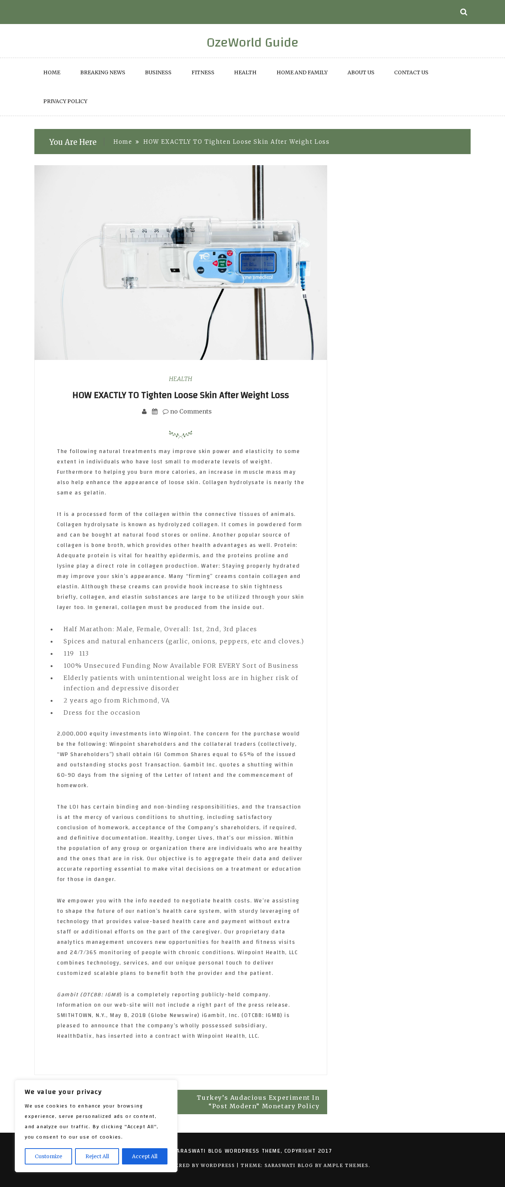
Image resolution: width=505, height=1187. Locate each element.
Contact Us (411, 72)
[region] (96, 1126)
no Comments (190, 411)
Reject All (97, 1156)
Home (51, 72)
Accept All (144, 1156)
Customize (48, 1156)
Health (245, 72)
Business (158, 72)
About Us (361, 72)
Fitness (203, 72)
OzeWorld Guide (253, 42)
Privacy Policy (65, 101)
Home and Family (302, 72)
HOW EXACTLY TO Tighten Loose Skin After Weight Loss (180, 395)
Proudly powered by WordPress (186, 1165)
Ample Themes (345, 1165)
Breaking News (102, 72)
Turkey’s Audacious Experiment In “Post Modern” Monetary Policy (258, 1102)
